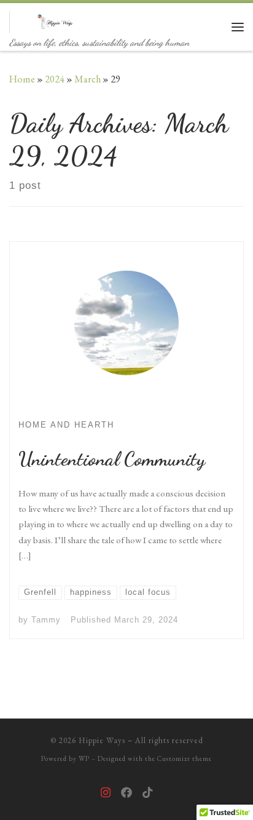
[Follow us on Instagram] (106, 793)
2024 (54, 79)
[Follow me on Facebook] (126, 793)
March (87, 79)
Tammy (46, 619)
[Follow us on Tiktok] (147, 793)
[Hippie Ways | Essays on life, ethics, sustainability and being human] (56, 19)
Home (22, 79)
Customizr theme (184, 758)
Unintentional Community (111, 459)
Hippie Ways (102, 740)
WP (84, 758)
